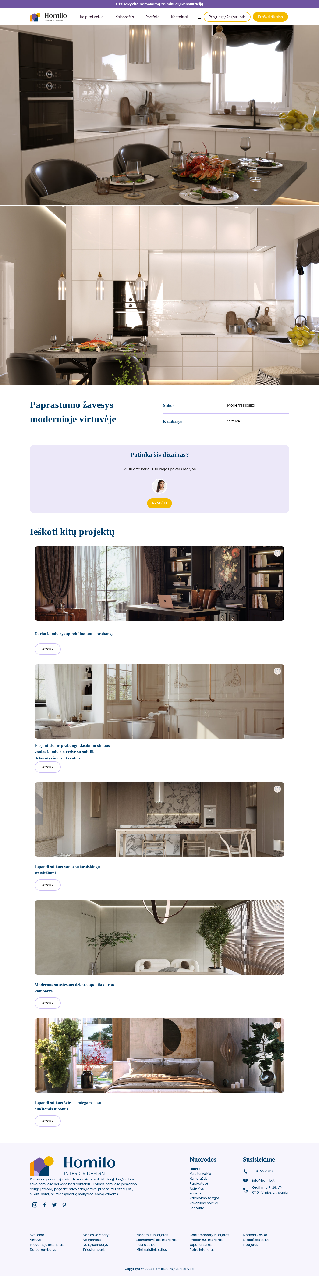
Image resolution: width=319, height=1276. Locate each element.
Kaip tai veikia (92, 16)
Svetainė (37, 1235)
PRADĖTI (159, 503)
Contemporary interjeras (209, 1235)
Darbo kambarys (43, 1249)
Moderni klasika (241, 405)
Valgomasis (92, 1240)
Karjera (195, 1193)
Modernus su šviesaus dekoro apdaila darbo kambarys (74, 987)
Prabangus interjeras (206, 1240)
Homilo (195, 1169)
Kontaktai (179, 16)
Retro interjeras (202, 1249)
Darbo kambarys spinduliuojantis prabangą (74, 633)
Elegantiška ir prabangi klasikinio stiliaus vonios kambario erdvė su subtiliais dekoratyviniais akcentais (72, 751)
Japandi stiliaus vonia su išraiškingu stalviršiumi (67, 869)
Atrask (47, 649)
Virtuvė (233, 421)
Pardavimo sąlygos (205, 1198)
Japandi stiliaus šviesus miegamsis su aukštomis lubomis (68, 1105)
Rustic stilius (145, 1245)
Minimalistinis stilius (151, 1249)
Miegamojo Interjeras (47, 1245)
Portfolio (152, 16)
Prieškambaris (94, 1249)
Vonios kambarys (96, 1235)
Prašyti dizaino (270, 16)
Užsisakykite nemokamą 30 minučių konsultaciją (159, 4)
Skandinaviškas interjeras (156, 1240)
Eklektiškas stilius (256, 1240)
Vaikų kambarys (95, 1245)
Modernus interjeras (152, 1235)
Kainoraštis (124, 16)
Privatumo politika (204, 1203)
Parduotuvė (199, 1183)
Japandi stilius (201, 1245)
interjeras (250, 1245)
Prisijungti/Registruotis (227, 16)
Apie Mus (197, 1188)
